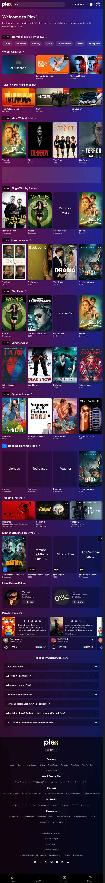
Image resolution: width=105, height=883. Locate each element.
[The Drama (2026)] (65, 265)
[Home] (7, 4)
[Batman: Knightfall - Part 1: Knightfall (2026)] (40, 557)
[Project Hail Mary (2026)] (91, 265)
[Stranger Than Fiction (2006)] (40, 419)
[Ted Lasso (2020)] (40, 471)
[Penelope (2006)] (14, 419)
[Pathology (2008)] (65, 368)
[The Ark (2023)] (14, 143)
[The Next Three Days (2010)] (40, 316)
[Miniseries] (18, 514)
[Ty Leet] (26, 597)
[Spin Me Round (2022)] (65, 419)
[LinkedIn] (62, 862)
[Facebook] (57, 862)
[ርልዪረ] (76, 597)
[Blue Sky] (51, 862)
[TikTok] (40, 862)
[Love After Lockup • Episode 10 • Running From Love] (52, 67)
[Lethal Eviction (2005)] (14, 368)
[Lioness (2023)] (14, 471)
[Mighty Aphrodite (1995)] (91, 419)
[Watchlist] (91, 4)
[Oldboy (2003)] (40, 143)
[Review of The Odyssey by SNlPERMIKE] (73, 626)
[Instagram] (35, 862)
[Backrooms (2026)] (40, 265)
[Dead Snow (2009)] (40, 368)
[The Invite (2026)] (14, 265)
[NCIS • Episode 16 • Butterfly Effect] (52, 100)
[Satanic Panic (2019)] (91, 368)
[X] (46, 862)
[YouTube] (68, 862)
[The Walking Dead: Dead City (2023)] (14, 557)
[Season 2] (52, 514)
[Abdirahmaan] (5, 640)
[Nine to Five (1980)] (65, 557)
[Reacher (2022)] (65, 471)
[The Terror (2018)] (91, 143)
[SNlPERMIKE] (53, 640)
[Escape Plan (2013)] (65, 316)
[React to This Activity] (6, 647)
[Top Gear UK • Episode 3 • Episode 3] (86, 100)
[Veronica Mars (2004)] (65, 213)
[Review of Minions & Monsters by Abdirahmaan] (25, 626)
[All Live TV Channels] (18, 67)
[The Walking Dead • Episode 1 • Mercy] (18, 100)
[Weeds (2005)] (40, 213)
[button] (98, 4)
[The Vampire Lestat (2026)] (91, 557)
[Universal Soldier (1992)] (86, 67)
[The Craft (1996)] (65, 143)
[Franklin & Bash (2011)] (14, 213)
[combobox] (42, 4)
